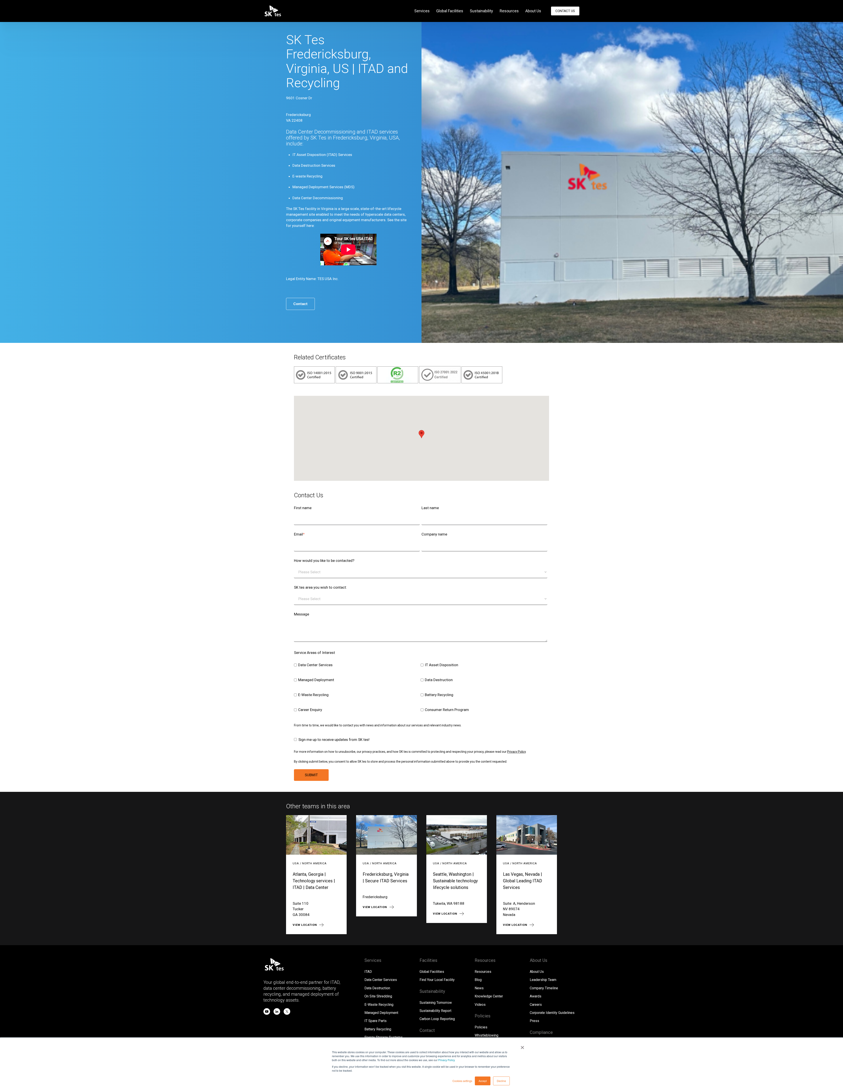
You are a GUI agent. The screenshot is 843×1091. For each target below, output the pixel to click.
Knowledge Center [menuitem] (489, 996)
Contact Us (565, 11)
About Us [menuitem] (533, 11)
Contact (300, 304)
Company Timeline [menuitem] (544, 988)
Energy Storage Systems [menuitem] (383, 1037)
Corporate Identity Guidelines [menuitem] (552, 1013)
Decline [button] (501, 1081)
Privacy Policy (446, 1060)
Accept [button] (483, 1081)
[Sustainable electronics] (398, 382)
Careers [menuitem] (536, 1004)
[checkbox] (420, 688)
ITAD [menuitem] (368, 972)
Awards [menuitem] (535, 996)
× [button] (522, 1046)
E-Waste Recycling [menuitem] (378, 1004)
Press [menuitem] (534, 1021)
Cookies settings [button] (462, 1081)
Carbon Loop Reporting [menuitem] (437, 1019)
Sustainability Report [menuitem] (435, 1011)
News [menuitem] (479, 988)
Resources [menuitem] (509, 11)
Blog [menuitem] (478, 980)
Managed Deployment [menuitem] (381, 1013)
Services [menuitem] (422, 11)
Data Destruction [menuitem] (377, 988)
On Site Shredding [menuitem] (378, 996)
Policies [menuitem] (481, 1027)
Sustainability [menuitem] (481, 11)
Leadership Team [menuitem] (543, 980)
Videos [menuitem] (480, 1004)
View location (305, 924)
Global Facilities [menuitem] (449, 11)
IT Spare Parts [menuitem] (375, 1021)
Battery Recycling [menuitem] (377, 1029)
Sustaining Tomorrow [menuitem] (436, 1003)
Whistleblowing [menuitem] (486, 1035)
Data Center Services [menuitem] (380, 980)
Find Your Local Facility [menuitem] (437, 980)
